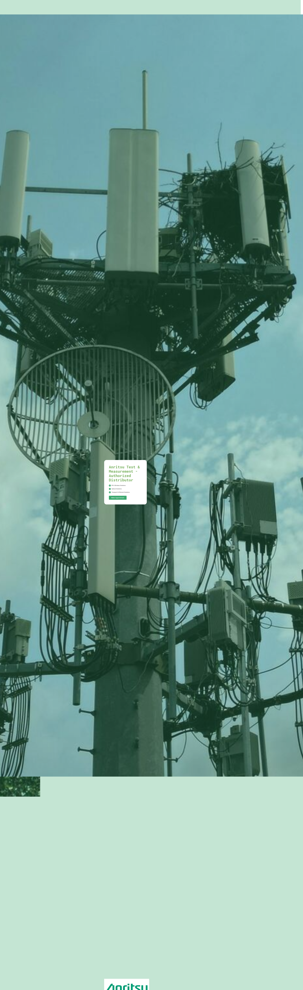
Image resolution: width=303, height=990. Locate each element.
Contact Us (162, 7)
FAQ (155, 7)
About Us (148, 7)
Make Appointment (190, 7)
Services (139, 7)
